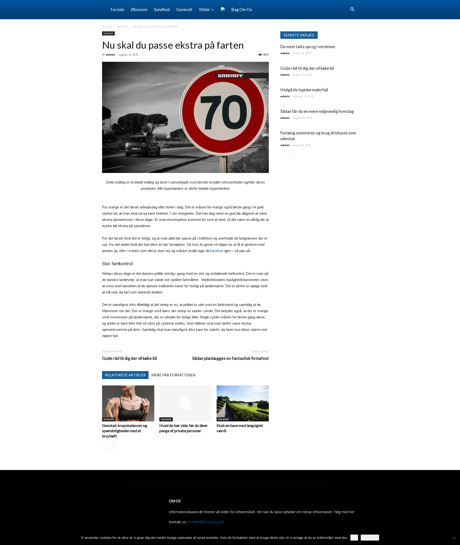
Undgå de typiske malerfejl (304, 89)
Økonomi (139, 9)
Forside (117, 9)
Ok (354, 537)
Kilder (204, 9)
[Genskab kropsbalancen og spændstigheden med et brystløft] (128, 403)
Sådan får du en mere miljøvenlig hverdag (317, 111)
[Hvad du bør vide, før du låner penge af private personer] (185, 403)
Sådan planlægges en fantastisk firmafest (230, 358)
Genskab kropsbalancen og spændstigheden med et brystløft (124, 430)
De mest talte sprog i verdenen (307, 46)
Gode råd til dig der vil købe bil (129, 358)
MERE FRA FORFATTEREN (173, 375)
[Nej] (454, 538)
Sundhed (162, 9)
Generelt (184, 9)
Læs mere (369, 537)
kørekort (216, 251)
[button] (352, 10)
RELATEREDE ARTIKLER (125, 375)
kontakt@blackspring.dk (206, 522)
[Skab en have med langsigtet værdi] (243, 403)
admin (110, 54)
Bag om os (241, 9)
